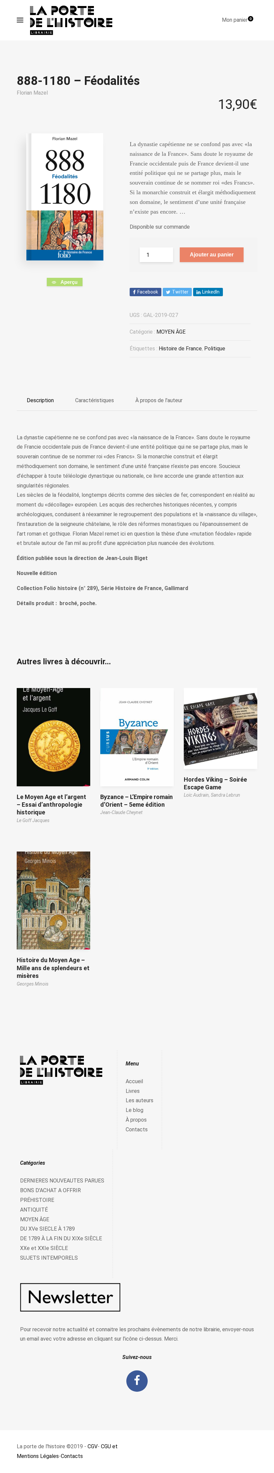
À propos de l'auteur (158, 400)
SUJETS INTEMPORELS (49, 1258)
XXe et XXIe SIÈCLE (44, 1248)
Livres (133, 1091)
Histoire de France (180, 348)
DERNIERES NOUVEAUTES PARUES (62, 1180)
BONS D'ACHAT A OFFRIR (50, 1190)
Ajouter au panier (212, 254)
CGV (93, 1446)
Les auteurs (139, 1100)
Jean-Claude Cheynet (121, 812)
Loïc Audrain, (197, 795)
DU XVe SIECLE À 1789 (47, 1229)
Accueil (134, 1081)
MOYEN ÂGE (170, 332)
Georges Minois (32, 984)
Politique (214, 348)
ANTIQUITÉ (34, 1210)
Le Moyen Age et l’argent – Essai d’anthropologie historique (51, 804)
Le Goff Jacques (33, 820)
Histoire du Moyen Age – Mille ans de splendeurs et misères (53, 967)
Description (40, 400)
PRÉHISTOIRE (37, 1200)
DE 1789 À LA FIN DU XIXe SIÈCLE (61, 1238)
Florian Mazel (32, 93)
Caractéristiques (94, 400)
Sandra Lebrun (225, 795)
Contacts (137, 1129)
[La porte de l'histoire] (74, 20)
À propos (136, 1120)
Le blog (134, 1110)
